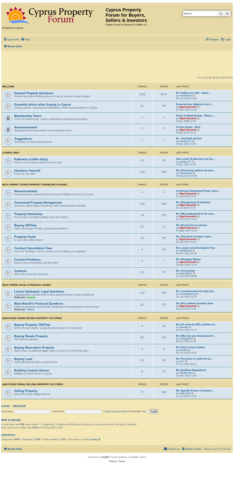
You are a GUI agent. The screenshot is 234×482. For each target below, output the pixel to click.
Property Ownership (28, 214)
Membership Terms (27, 116)
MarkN (31, 309)
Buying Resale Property (31, 336)
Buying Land (23, 359)
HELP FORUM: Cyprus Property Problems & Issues (34, 184)
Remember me (137, 411)
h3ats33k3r (185, 273)
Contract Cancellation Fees (33, 248)
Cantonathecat (187, 294)
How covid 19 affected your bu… (195, 159)
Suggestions (23, 138)
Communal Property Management (38, 202)
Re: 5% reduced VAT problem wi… (196, 324)
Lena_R (95, 439)
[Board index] (54, 14)
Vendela (183, 327)
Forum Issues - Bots (188, 127)
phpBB (105, 457)
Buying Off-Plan (25, 225)
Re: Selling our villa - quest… (193, 92)
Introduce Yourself (27, 170)
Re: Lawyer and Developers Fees (195, 247)
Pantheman (185, 95)
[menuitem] (25, 39)
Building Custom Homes (31, 370)
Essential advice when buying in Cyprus (42, 104)
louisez (31, 297)
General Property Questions (33, 93)
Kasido (183, 350)
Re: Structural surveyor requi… (194, 236)
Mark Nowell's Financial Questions (38, 303)
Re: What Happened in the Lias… (196, 213)
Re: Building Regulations (191, 370)
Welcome (8, 86)
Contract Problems (27, 259)
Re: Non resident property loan (194, 303)
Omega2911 (186, 338)
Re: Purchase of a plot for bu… (194, 358)
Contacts (20, 271)
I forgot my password (115, 411)
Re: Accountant (185, 270)
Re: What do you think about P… (195, 335)
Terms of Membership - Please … (195, 115)
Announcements (25, 127)
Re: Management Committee (193, 202)
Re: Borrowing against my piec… (196, 170)
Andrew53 (185, 393)
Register (19, 406)
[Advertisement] (117, 63)
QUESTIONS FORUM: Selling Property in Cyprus (32, 384)
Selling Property (25, 391)
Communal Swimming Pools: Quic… (198, 190)
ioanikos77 (185, 141)
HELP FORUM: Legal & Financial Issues (26, 285)
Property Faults (25, 236)
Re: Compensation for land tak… (195, 291)
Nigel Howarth (188, 107)
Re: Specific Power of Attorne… (195, 390)
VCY (181, 361)
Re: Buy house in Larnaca (191, 225)
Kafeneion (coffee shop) (31, 159)
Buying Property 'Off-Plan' (32, 325)
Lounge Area (10, 152)
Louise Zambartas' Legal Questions (39, 291)
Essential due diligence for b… (194, 104)
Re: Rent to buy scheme (190, 347)
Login (5, 406)
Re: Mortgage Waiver (188, 259)
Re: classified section (189, 138)
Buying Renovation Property (34, 347)
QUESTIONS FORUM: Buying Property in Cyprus (32, 318)
